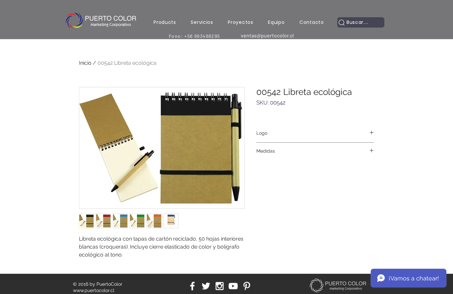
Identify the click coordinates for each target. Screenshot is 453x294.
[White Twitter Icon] (206, 286)
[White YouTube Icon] (233, 286)
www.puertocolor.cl (93, 290)
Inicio (85, 63)
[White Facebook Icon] (192, 286)
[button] (165, 22)
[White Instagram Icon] (219, 286)
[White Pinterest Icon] (246, 286)
